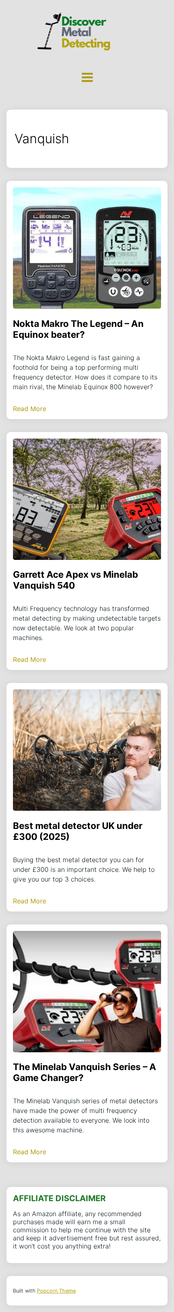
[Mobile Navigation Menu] (87, 77)
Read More (29, 409)
